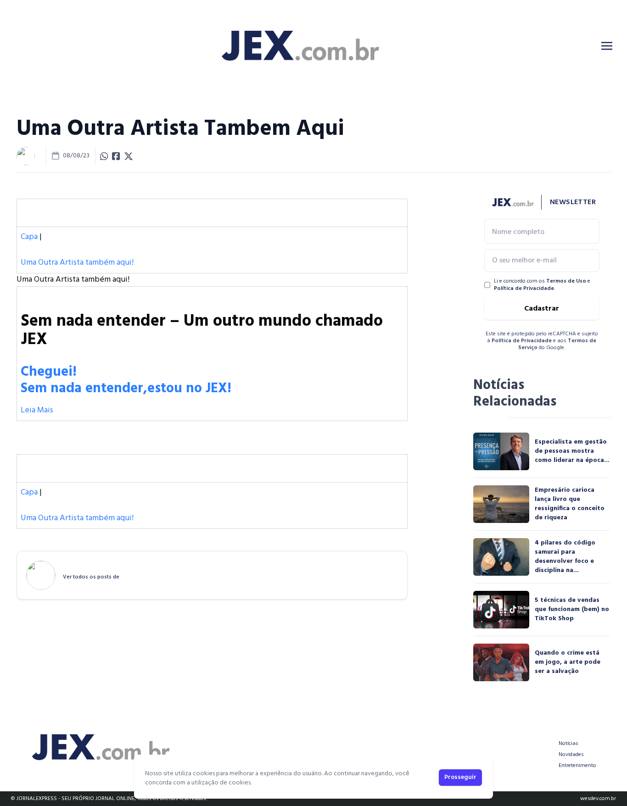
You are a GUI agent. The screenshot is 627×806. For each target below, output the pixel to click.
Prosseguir (460, 777)
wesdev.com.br (598, 798)
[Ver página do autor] (26, 156)
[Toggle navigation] (606, 45)
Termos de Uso (566, 281)
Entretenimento (577, 765)
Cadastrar (541, 309)
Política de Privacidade (524, 288)
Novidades (571, 754)
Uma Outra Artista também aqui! (77, 262)
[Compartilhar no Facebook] (116, 155)
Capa (29, 237)
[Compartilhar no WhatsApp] (104, 155)
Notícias (568, 743)
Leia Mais (37, 410)
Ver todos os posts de (91, 577)
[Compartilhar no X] (128, 155)
